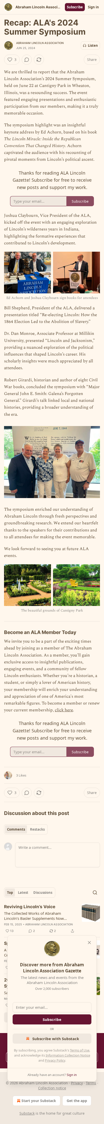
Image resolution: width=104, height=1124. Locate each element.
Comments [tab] (16, 829)
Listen (93, 45)
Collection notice (52, 1088)
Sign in (93, 7)
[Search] (95, 892)
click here (64, 710)
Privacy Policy (55, 1060)
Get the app (77, 1100)
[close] (89, 943)
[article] (52, 919)
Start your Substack (38, 1100)
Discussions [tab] (42, 892)
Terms (91, 1083)
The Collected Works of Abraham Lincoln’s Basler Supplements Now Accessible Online (34, 916)
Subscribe (75, 7)
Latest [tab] (23, 892)
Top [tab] (10, 892)
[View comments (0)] (27, 60)
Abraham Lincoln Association (40, 43)
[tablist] (26, 829)
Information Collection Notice (68, 1055)
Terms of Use (79, 1050)
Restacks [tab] (37, 829)
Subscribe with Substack (55, 1038)
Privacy (77, 1083)
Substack (27, 1113)
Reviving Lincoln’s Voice (29, 906)
